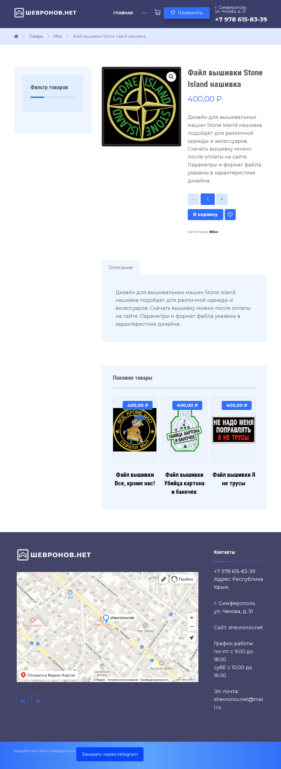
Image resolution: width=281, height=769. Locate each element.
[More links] (144, 13)
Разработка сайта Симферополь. (45, 751)
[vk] (23, 701)
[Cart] (157, 11)
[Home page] (16, 36)
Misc (213, 231)
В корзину (205, 214)
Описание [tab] (121, 267)
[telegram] (38, 701)
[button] (171, 77)
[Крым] (45, 12)
